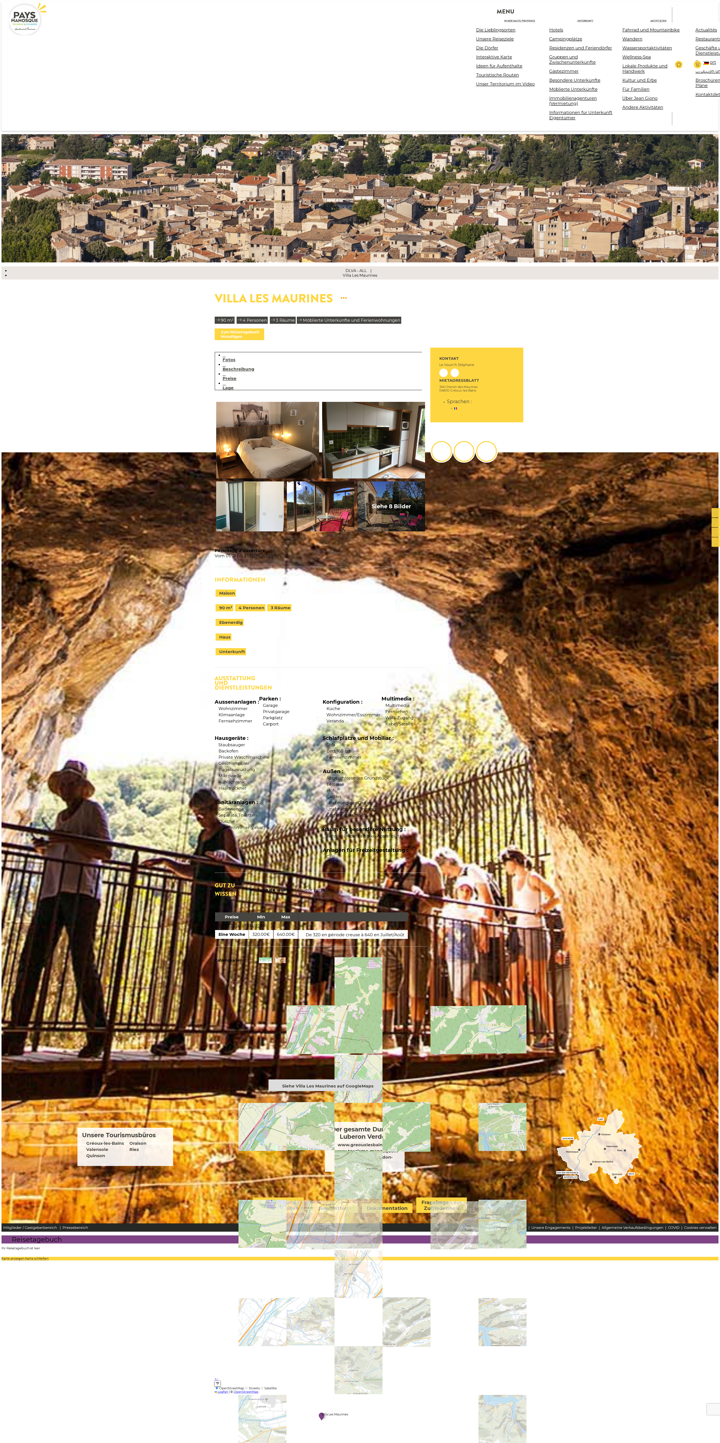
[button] (698, 64)
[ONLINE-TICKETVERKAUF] (716, 513)
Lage (228, 387)
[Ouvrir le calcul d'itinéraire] (217, 1383)
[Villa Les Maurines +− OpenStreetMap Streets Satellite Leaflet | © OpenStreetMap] (321, 1026)
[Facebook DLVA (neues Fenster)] (441, 451)
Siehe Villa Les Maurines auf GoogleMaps (328, 1086)
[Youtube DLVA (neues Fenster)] (486, 451)
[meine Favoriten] (678, 64)
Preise (229, 378)
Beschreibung (238, 368)
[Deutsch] (707, 66)
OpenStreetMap (246, 1392)
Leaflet (222, 1392)
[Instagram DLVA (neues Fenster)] (464, 451)
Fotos (229, 359)
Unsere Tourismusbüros (119, 1135)
